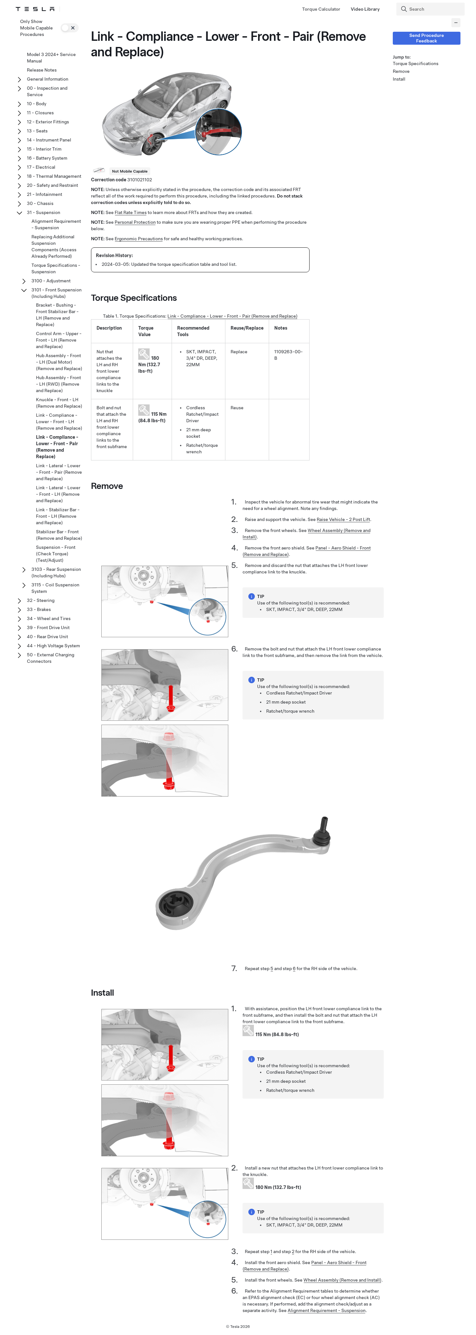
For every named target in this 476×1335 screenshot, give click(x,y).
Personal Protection (135, 222)
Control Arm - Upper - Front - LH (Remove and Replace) (59, 340)
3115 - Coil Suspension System (55, 588)
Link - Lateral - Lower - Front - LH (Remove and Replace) (58, 494)
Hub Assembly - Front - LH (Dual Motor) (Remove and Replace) (59, 362)
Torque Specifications (415, 63)
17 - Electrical (41, 167)
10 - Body (36, 103)
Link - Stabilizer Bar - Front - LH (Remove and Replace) (58, 516)
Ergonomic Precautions (139, 238)
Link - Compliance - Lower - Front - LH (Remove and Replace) (59, 422)
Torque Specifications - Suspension (55, 268)
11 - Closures (40, 112)
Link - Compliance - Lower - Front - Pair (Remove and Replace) (232, 316)
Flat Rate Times (131, 212)
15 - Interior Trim (44, 149)
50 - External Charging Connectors (50, 658)
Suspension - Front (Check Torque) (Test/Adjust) (55, 554)
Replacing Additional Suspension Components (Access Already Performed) (53, 246)
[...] (455, 22)
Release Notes (42, 70)
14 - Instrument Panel (49, 139)
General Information (47, 79)
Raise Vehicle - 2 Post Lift (343, 519)
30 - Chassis (40, 203)
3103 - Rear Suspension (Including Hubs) (56, 572)
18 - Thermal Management (54, 176)
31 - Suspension (43, 212)
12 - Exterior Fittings (48, 121)
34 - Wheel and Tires (49, 618)
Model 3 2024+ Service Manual (51, 57)
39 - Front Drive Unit (48, 627)
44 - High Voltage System (53, 645)
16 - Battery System (47, 158)
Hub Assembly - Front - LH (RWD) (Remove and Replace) (58, 384)
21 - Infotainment (44, 194)
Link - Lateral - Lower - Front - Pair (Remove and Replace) (59, 472)
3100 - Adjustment (51, 280)
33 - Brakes (39, 609)
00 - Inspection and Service (47, 91)
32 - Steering (40, 600)
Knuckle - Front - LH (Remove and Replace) (59, 403)
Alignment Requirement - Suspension (327, 1310)
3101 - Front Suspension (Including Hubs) (56, 293)
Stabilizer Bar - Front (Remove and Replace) (59, 535)
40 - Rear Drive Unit (47, 636)
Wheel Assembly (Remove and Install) (342, 1280)
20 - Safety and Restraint (52, 185)
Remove (401, 71)
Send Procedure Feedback (426, 38)
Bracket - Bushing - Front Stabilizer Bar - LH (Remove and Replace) (57, 314)
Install (399, 79)
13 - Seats (37, 130)
